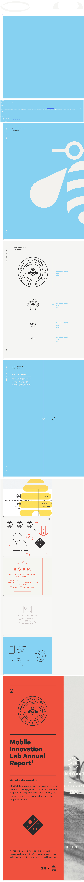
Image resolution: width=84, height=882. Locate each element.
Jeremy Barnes (23, 120)
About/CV (2, 14)
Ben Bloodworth (50, 108)
